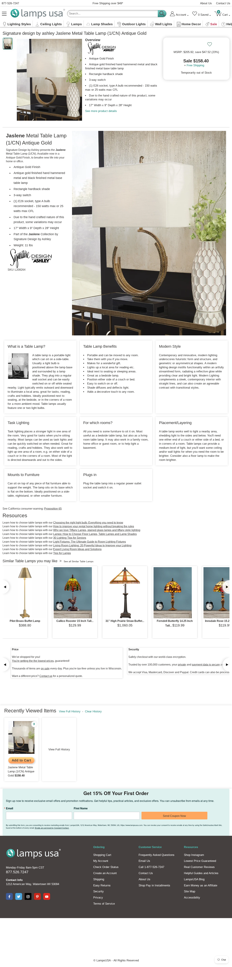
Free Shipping (195, 65)
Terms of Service (104, 903)
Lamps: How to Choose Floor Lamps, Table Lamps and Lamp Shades (95, 534)
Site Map (189, 891)
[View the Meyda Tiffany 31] (125, 592)
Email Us (144, 861)
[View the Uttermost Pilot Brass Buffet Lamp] (25, 592)
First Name (81, 808)
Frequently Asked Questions (156, 855)
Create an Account (105, 873)
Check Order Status (106, 867)
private (182, 664)
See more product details (101, 111)
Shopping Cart (102, 855)
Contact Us (223, 3)
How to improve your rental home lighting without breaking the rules (93, 526)
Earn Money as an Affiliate (200, 885)
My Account (100, 861)
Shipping (98, 879)
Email (9, 808)
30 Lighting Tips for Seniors (69, 537)
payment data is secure (206, 664)
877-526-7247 (10, 3)
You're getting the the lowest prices (33, 660)
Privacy (98, 897)
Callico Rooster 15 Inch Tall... (74, 621)
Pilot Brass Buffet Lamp (25, 621)
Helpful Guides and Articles (201, 873)
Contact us (45, 676)
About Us (206, 3)
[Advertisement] (116, 930)
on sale (45, 668)
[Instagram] (28, 896)
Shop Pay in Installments (154, 885)
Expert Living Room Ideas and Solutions (77, 549)
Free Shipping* (108, 3)
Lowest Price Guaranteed (200, 861)
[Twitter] (18, 896)
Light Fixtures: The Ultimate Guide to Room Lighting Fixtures (89, 541)
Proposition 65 (53, 508)
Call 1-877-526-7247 (151, 867)
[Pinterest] (37, 896)
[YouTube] (46, 896)
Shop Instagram (194, 855)
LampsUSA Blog (194, 879)
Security (98, 891)
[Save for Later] (209, 44)
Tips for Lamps (62, 553)
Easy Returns (102, 885)
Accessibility (192, 897)
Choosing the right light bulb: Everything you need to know (88, 522)
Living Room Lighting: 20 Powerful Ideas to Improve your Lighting (92, 545)
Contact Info (14, 880)
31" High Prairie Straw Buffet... (124, 621)
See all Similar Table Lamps (78, 561)
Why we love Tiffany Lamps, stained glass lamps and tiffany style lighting (96, 530)
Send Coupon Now (174, 815)
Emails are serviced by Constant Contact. (52, 827)
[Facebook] (9, 896)
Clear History (93, 711)
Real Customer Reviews (199, 867)
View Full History (70, 711)
